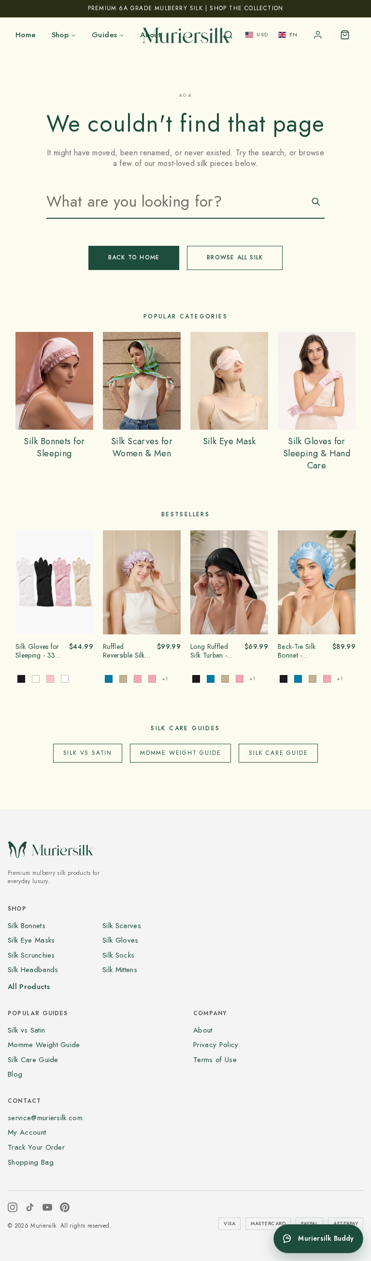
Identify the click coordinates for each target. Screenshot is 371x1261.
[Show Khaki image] (225, 679)
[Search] (228, 35)
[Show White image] (65, 679)
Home (25, 35)
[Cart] (345, 34)
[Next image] (82, 582)
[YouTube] (47, 1207)
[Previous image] (26, 582)
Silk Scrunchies (31, 955)
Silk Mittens (119, 969)
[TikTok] (30, 1207)
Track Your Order (36, 1147)
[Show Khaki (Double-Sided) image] (123, 679)
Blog (15, 1074)
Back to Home (133, 257)
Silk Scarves (121, 925)
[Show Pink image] (50, 679)
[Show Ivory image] (36, 679)
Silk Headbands (33, 969)
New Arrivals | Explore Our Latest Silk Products (185, 8)
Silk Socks (118, 955)
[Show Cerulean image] (210, 679)
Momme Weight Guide (180, 753)
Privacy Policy (215, 1044)
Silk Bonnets (26, 925)
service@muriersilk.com (45, 1117)
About (203, 1030)
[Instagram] (12, 1207)
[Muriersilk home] (185, 34)
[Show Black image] (21, 679)
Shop (60, 35)
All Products (29, 986)
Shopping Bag (31, 1162)
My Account (27, 1132)
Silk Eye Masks (31, 940)
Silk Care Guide (278, 753)
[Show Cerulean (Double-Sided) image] (108, 679)
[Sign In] (317, 34)
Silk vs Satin (87, 753)
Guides (104, 35)
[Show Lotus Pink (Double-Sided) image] (137, 679)
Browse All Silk (235, 257)
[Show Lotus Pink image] (239, 679)
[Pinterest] (65, 1207)
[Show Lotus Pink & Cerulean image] (152, 679)
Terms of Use (215, 1059)
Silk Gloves (120, 940)
